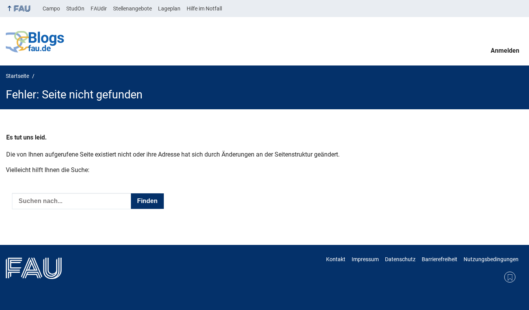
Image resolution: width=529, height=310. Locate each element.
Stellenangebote (132, 8)
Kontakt (335, 259)
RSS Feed (509, 277)
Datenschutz (400, 259)
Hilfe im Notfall (204, 8)
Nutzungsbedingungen (491, 259)
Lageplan (169, 8)
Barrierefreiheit (439, 259)
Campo (51, 8)
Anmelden (505, 50)
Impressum (365, 259)
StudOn (75, 8)
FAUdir (99, 8)
